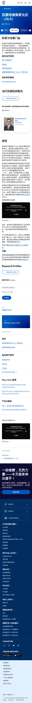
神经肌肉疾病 (7, 68)
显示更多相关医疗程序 (8, 372)
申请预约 (6, 297)
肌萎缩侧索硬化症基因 (8, 347)
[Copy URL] (26, 210)
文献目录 (25, 260)
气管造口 (4, 368)
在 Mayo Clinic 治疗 (7, 291)
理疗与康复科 (7, 60)
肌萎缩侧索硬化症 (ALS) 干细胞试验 (12, 343)
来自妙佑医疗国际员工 (8, 287)
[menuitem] (14, 30)
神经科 (4, 64)
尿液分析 (4, 364)
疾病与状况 (7, 8)
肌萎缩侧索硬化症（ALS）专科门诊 (15, 72)
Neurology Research (9, 81)
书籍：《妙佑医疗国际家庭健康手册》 (13, 406)
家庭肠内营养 (6, 359)
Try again (16, 214)
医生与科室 (14, 30)
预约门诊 (7, 24)
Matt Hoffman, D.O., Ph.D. (21, 119)
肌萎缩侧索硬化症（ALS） (11, 458)
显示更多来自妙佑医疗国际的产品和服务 (14, 409)
